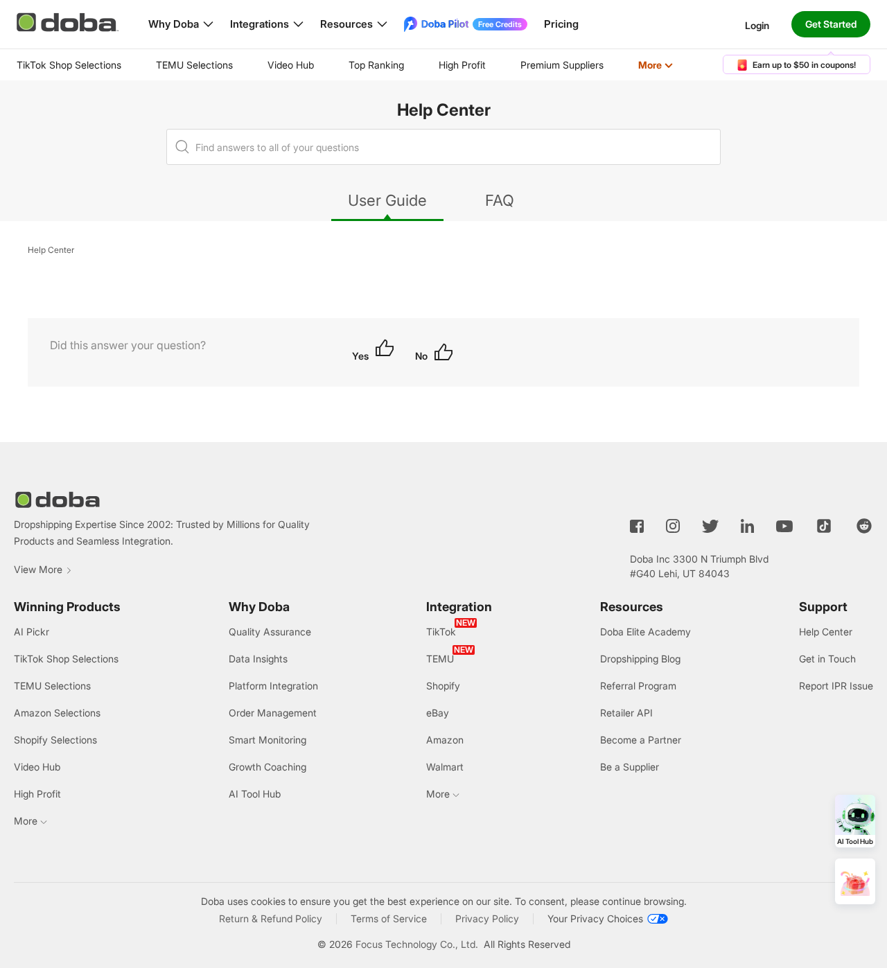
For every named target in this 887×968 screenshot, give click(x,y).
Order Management (273, 713)
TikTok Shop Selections (69, 65)
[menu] (362, 64)
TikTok (441, 631)
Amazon (445, 740)
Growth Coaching (267, 767)
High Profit (462, 65)
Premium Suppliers (562, 65)
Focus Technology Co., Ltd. (416, 944)
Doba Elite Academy (645, 631)
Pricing (561, 23)
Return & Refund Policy (270, 918)
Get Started (831, 24)
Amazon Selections (57, 713)
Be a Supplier (629, 767)
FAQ (499, 200)
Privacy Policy (487, 918)
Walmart (445, 767)
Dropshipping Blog (640, 659)
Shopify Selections (55, 740)
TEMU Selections (194, 65)
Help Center (444, 110)
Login (757, 24)
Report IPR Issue (836, 686)
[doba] (69, 22)
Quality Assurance (270, 631)
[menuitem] (69, 65)
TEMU (440, 659)
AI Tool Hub (255, 794)
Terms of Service (389, 918)
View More (38, 569)
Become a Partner (640, 740)
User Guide (387, 200)
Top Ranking (376, 65)
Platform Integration (273, 686)
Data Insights (258, 659)
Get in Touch (827, 659)
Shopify (443, 686)
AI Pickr (31, 631)
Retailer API (626, 713)
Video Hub (290, 65)
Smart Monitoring (267, 740)
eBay (437, 713)
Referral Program (638, 686)
